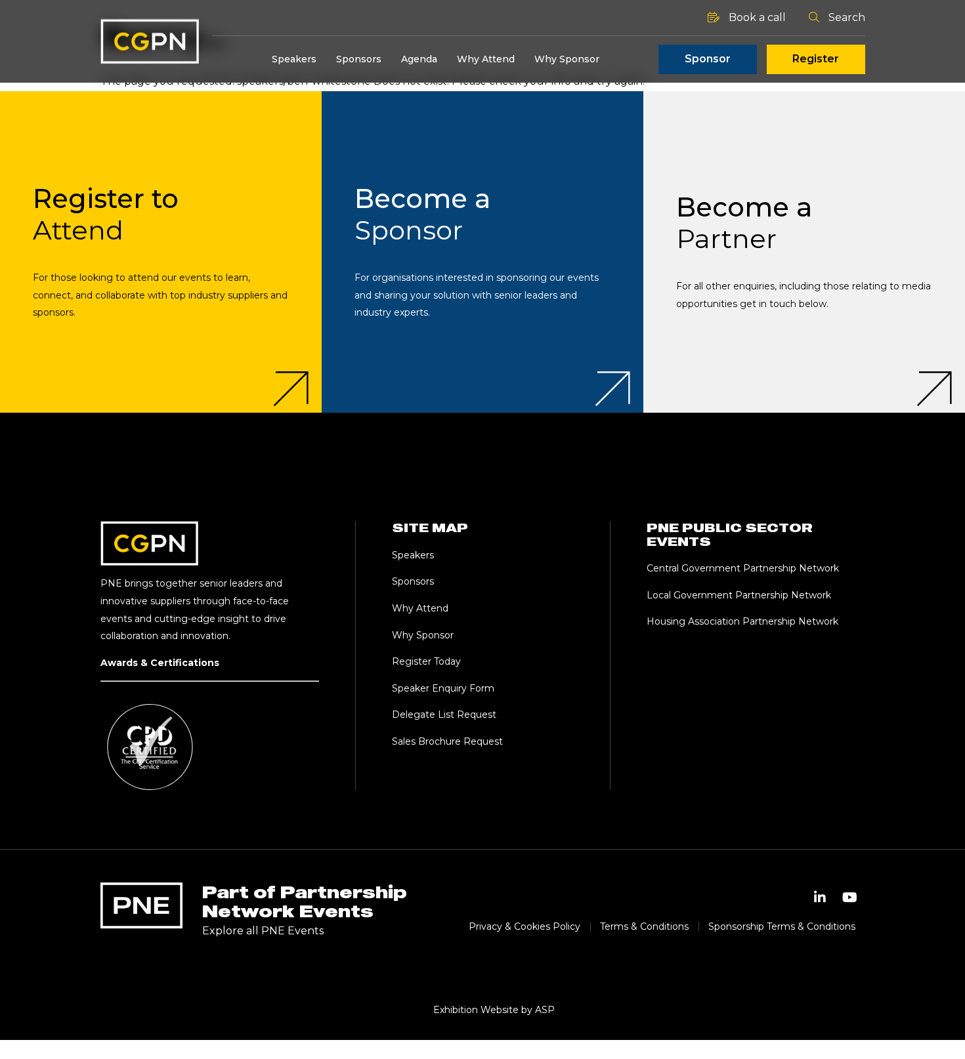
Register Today (426, 661)
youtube (850, 897)
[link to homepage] (149, 41)
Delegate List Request (444, 714)
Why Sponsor (566, 59)
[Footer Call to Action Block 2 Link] (482, 252)
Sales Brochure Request (447, 741)
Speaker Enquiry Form (443, 688)
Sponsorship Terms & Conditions (781, 926)
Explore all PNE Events (263, 930)
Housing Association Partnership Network (742, 621)
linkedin (820, 897)
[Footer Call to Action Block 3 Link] (804, 252)
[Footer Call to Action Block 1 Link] (161, 252)
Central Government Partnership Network (743, 568)
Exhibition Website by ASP (494, 1010)
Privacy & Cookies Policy (524, 926)
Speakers (294, 59)
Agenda (419, 59)
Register (815, 58)
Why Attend (486, 59)
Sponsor (708, 58)
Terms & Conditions (644, 926)
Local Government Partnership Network (739, 595)
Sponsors (358, 59)
